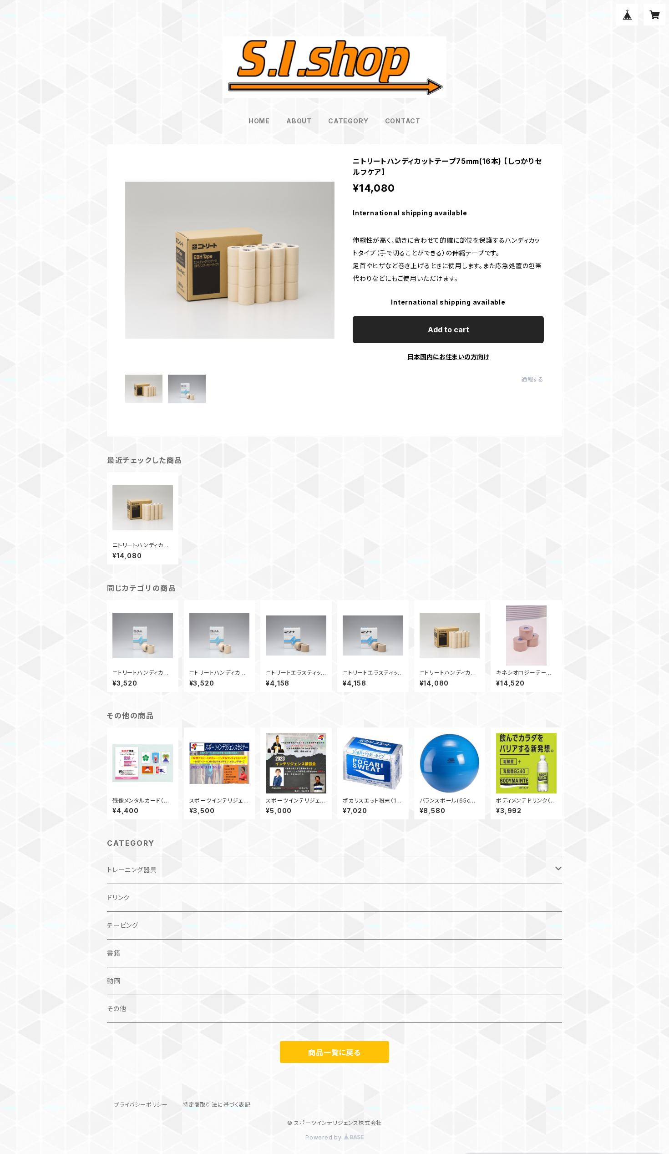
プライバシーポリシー (141, 1104)
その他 (116, 1008)
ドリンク (118, 897)
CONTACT (403, 121)
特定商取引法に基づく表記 (216, 1104)
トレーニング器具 (132, 870)
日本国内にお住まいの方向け (448, 357)
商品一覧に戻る (334, 1052)
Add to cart (448, 329)
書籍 (114, 953)
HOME (259, 121)
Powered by (324, 1137)
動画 (114, 981)
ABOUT (299, 121)
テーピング (122, 925)
